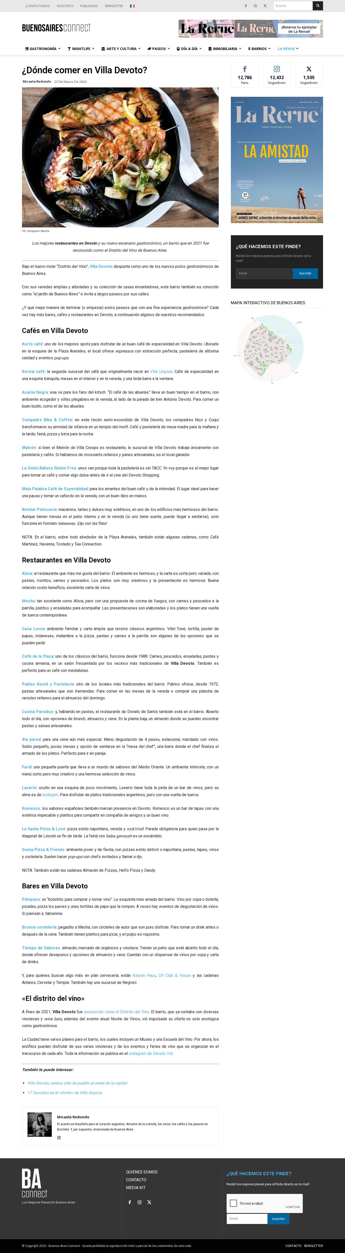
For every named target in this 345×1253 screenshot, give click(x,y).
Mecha (28, 601)
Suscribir (305, 273)
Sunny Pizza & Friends (43, 849)
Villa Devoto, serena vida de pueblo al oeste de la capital (77, 1083)
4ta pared (31, 739)
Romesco (31, 808)
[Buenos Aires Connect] (94, 27)
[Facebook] (245, 6)
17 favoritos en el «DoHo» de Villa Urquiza (64, 1092)
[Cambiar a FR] (133, 6)
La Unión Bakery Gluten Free (49, 468)
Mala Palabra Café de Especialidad (55, 488)
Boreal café (33, 371)
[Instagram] (255, 6)
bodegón (50, 794)
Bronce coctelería (39, 927)
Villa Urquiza (161, 371)
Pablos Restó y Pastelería (48, 684)
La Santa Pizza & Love (43, 828)
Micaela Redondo (37, 81)
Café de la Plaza (38, 656)
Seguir (277, 66)
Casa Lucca (33, 628)
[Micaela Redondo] (40, 1127)
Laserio (29, 787)
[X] (264, 6)
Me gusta (245, 66)
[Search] (318, 5)
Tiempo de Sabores (41, 947)
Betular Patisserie (39, 509)
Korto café (32, 344)
